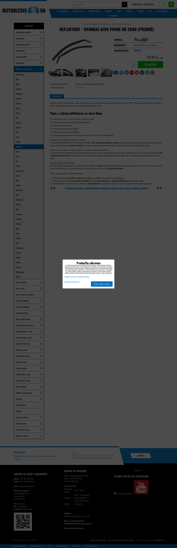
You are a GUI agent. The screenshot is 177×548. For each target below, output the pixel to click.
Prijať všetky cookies (102, 284)
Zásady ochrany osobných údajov (77, 277)
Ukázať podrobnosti (71, 282)
